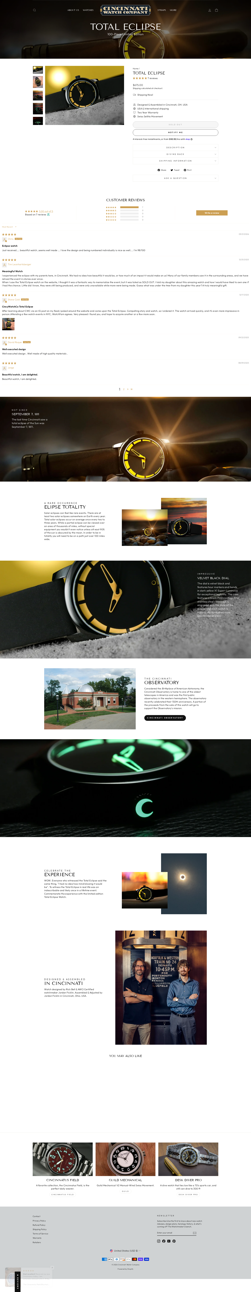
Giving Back (176, 154)
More (173, 10)
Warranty (37, 1238)
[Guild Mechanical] (126, 1159)
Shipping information (175, 161)
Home (135, 68)
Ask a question (175, 178)
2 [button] (123, 389)
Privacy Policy (39, 1220)
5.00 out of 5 (46, 211)
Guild (125, 1191)
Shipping (137, 88)
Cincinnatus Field (62, 1194)
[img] (9, 234)
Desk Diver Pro (188, 1194)
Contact (36, 1216)
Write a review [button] (212, 213)
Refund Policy (39, 1225)
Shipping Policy (40, 1229)
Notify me (175, 132)
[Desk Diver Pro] (188, 1159)
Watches (88, 10)
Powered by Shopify (125, 1269)
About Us (73, 10)
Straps (162, 10)
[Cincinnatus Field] (63, 1159)
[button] (140, 78)
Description (175, 147)
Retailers (37, 1242)
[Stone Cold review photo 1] (8, 324)
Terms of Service (40, 1233)
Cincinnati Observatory (165, 718)
